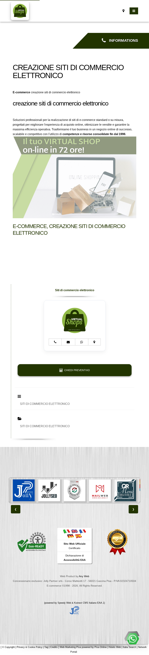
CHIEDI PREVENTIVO (76, 370)
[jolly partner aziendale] (74, 610)
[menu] (134, 10)
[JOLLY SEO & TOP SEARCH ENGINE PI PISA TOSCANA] (24, 490)
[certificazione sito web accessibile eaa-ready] (31, 541)
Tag (46, 647)
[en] (74, 531)
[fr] (82, 531)
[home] (20, 10)
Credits (54, 647)
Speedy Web (64, 602)
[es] (78, 535)
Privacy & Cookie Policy (29, 647)
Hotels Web (115, 647)
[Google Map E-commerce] (123, 11)
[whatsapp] (133, 639)
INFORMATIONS (122, 40)
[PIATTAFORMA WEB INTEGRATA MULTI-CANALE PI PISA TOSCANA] (49, 490)
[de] (70, 535)
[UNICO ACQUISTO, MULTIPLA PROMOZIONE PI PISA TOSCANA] (125, 490)
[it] (66, 531)
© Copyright (8, 647)
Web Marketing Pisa (70, 647)
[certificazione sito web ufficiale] (117, 541)
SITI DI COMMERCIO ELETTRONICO (45, 403)
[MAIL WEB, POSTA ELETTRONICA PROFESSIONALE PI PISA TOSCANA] (75, 490)
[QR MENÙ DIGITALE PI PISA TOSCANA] (100, 490)
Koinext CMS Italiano (85, 602)
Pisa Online (100, 647)
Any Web (84, 576)
